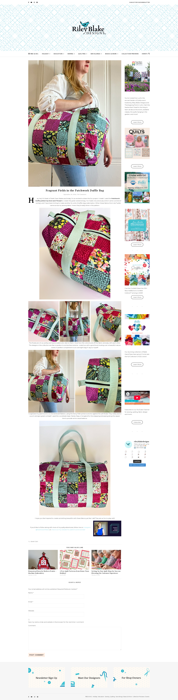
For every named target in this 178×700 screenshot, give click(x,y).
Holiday (45, 54)
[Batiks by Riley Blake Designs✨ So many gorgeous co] (132, 454)
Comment (32, 625)
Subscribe (137, 422)
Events (144, 54)
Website (31, 611)
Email (30, 602)
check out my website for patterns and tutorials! (68, 530)
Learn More (137, 122)
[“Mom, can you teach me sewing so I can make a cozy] (132, 457)
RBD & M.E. (35, 54)
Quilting (82, 54)
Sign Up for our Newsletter (139, 2)
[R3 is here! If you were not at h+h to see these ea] (138, 454)
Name (31, 593)
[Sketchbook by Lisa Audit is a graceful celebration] (145, 457)
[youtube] (31, 2)
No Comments (81, 194)
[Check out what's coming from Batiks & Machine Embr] (145, 454)
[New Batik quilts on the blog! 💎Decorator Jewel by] (138, 451)
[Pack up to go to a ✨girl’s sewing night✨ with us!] (145, 451)
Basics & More (111, 54)
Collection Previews (130, 54)
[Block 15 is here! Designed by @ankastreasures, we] (125, 457)
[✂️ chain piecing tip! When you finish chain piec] (132, 451)
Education (58, 54)
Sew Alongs (95, 54)
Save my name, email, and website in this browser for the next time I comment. (56, 622)
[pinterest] (37, 2)
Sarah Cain (34, 541)
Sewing (70, 54)
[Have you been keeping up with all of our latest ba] (138, 457)
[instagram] (34, 2)
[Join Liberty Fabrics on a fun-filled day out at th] (125, 454)
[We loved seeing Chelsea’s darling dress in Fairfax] (125, 451)
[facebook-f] (28, 2)
